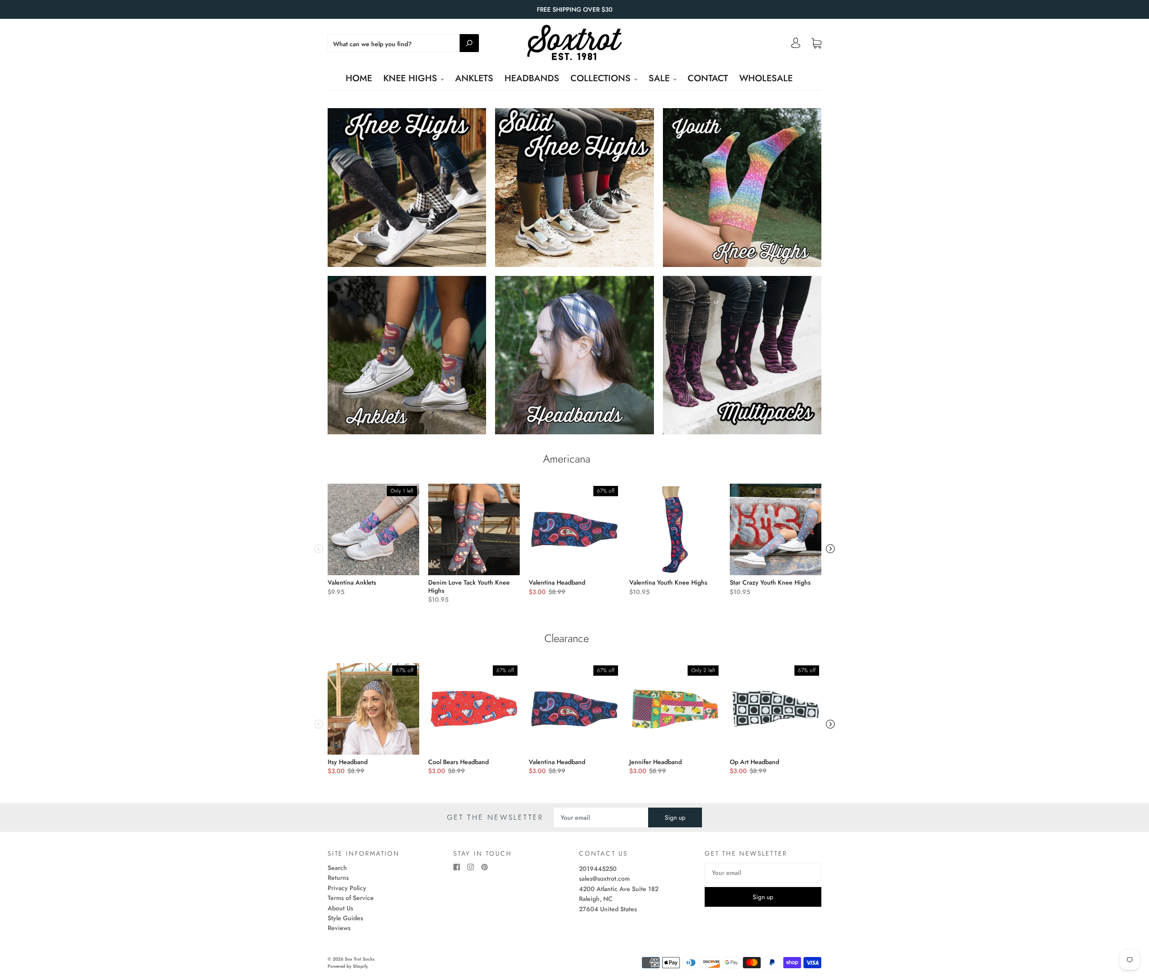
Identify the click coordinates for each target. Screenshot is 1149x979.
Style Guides (345, 917)
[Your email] (601, 817)
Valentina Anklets (352, 582)
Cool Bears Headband (458, 761)
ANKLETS (474, 78)
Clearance (566, 638)
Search (337, 867)
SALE (660, 78)
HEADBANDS (531, 78)
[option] (373, 540)
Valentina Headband (557, 582)
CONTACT (708, 78)
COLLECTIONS (601, 78)
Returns (338, 877)
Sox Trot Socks (359, 959)
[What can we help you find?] (403, 43)
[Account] (795, 45)
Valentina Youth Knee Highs (668, 582)
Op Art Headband (754, 761)
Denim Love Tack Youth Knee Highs (469, 586)
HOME (359, 78)
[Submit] (469, 43)
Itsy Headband (348, 761)
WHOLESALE (766, 78)
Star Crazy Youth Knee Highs (770, 582)
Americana (566, 459)
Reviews (339, 927)
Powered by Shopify (348, 966)
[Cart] (816, 43)
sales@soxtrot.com (604, 878)
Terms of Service (351, 897)
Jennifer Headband (655, 761)
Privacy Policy (347, 887)
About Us (340, 908)
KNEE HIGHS (411, 78)
